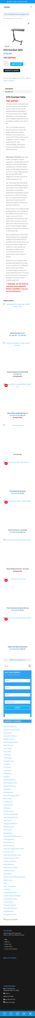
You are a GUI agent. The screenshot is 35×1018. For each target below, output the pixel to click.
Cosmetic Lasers (8, 761)
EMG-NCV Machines (9, 786)
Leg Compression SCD (10, 817)
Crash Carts (7, 767)
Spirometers (7, 874)
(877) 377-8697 (12, 1)
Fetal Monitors (8, 802)
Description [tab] (9, 89)
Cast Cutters (7, 752)
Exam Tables (7, 799)
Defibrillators (7, 773)
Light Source (7, 820)
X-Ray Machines (8, 911)
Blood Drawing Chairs (10, 742)
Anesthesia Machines (10, 726)
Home (4, 18)
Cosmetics (6, 764)
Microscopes (7, 830)
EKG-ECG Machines (9, 780)
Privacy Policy (8, 946)
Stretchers (6, 889)
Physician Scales (8, 852)
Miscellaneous (10, 18)
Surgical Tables (8, 902)
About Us (7, 942)
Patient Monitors (8, 839)
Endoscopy (7, 789)
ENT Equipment (8, 792)
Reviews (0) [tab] (9, 92)
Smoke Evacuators (9, 871)
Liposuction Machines (10, 824)
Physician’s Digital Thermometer (13, 849)
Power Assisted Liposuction (12, 855)
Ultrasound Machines (10, 908)
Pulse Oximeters (8, 864)
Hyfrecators (7, 808)
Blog (6, 939)
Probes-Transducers (10, 861)
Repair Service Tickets (10, 867)
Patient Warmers (8, 842)
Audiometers (7, 733)
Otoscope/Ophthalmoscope (12, 836)
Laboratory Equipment (10, 814)
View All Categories (18, 660)
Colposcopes (7, 758)
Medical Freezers (8, 827)
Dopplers (6, 777)
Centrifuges (7, 755)
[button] (28, 23)
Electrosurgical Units (10, 783)
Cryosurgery (7, 770)
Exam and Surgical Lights (11, 795)
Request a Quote (12, 70)
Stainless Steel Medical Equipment (14, 877)
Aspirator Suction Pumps (11, 730)
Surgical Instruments (10, 892)
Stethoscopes (7, 880)
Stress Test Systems (9, 886)
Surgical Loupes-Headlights (12, 896)
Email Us (7, 993)
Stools (5, 883)
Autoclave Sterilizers (9, 736)
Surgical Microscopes (10, 899)
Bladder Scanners (9, 739)
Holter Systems (8, 805)
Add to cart (17, 64)
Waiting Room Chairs (10, 914)
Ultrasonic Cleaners (9, 905)
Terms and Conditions (11, 949)
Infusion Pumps (8, 811)
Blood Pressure (8, 745)
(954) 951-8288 (23, 1)
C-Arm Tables (7, 748)
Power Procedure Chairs (11, 858)
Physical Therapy (8, 845)
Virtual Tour (8, 944)
